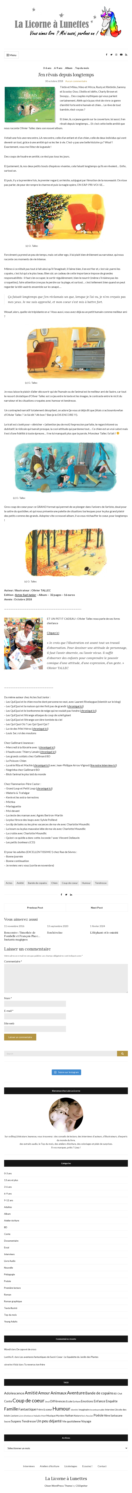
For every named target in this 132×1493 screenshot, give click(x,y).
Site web (9, 1023)
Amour (44, 1393)
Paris (83, 1416)
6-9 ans (58, 67)
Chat (119, 1393)
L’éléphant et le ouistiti (104, 932)
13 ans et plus (11, 1180)
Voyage (86, 1421)
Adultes (8, 1207)
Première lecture (12, 1287)
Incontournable (97, 1409)
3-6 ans (47, 67)
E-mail (8, 1010)
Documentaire (11, 1240)
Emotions (87, 1401)
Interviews (9, 1254)
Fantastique (27, 1409)
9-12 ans (8, 1200)
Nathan (69, 1415)
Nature (77, 1415)
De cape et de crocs (26, 1349)
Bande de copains (37, 882)
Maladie (37, 1416)
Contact (102, 1466)
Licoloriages (70, 1466)
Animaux (59, 1392)
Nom (8, 998)
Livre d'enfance (26, 1416)
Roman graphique (13, 1301)
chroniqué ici (75, 706)
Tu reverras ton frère (34, 1364)
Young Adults (10, 1321)
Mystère (60, 1415)
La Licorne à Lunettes (66, 1478)
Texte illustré (10, 1308)
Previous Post (35, 907)
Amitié (20, 882)
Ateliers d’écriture (49, 1466)
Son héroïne (55, 932)
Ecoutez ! (87, 1466)
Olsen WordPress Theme (58, 1485)
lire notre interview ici (103, 765)
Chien (54, 882)
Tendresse (101, 882)
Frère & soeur (44, 1409)
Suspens (16, 1421)
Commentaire (13, 961)
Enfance (99, 1401)
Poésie (7, 1281)
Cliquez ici (53, 632)
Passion (89, 1416)
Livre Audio (9, 1261)
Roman (7, 1294)
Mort (43, 1415)
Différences (58, 1401)
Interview (109, 1409)
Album (68, 67)
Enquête (112, 1401)
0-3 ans (8, 1173)
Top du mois (82, 67)
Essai (6, 1247)
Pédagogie (9, 1274)
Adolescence (14, 1393)
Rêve (107, 1415)
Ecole (69, 1401)
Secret (7, 1421)
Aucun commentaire (76, 81)
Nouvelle (8, 1267)
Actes (9, 882)
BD (5, 1227)
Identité (74, 1410)
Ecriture (76, 1401)
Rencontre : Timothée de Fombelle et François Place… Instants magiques (22, 936)
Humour (86, 882)
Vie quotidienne (71, 1421)
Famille (11, 1408)
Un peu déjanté (49, 1421)
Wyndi (7, 1349)
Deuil (47, 1401)
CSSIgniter (81, 1485)
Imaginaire (84, 1409)
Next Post (97, 907)
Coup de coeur (70, 882)
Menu (12, 55)
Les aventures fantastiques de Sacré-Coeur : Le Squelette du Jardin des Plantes (59, 1357)
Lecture (14, 1415)
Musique (51, 1415)
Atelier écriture (11, 1220)
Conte (7, 1234)
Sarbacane (116, 1415)
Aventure (76, 1392)
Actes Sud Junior (25, 594)
